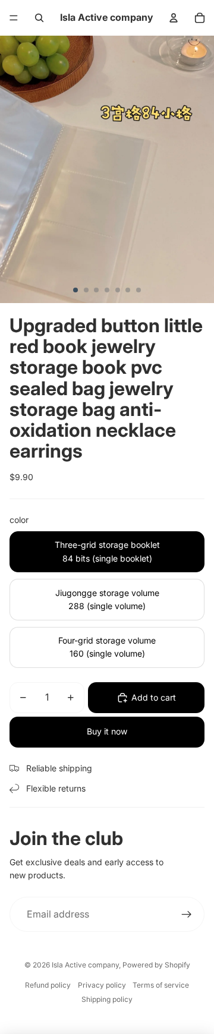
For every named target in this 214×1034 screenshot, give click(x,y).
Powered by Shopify (156, 964)
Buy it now (107, 731)
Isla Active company (85, 964)
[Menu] (13, 17)
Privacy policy (102, 985)
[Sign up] (186, 914)
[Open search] (39, 18)
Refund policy (48, 985)
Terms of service (161, 985)
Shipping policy (107, 999)
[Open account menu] (173, 18)
